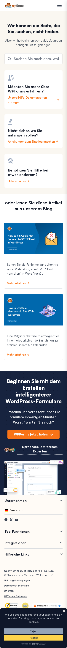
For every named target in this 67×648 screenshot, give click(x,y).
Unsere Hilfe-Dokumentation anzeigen (27, 100)
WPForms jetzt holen (31, 434)
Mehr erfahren (16, 283)
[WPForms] (14, 5)
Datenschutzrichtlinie (16, 585)
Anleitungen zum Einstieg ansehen (31, 141)
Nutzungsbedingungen (17, 580)
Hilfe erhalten (17, 181)
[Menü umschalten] (59, 6)
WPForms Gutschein (15, 595)
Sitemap (9, 590)
